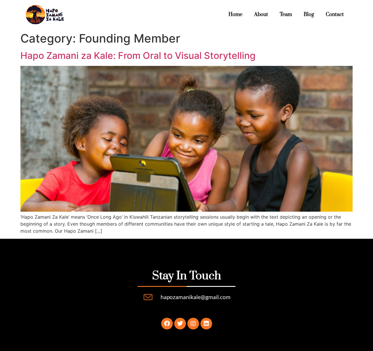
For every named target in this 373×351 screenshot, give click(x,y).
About (261, 14)
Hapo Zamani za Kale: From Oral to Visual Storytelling (138, 55)
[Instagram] (193, 323)
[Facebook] (167, 323)
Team (286, 14)
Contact (335, 14)
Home (235, 14)
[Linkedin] (206, 323)
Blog (309, 14)
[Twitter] (180, 323)
